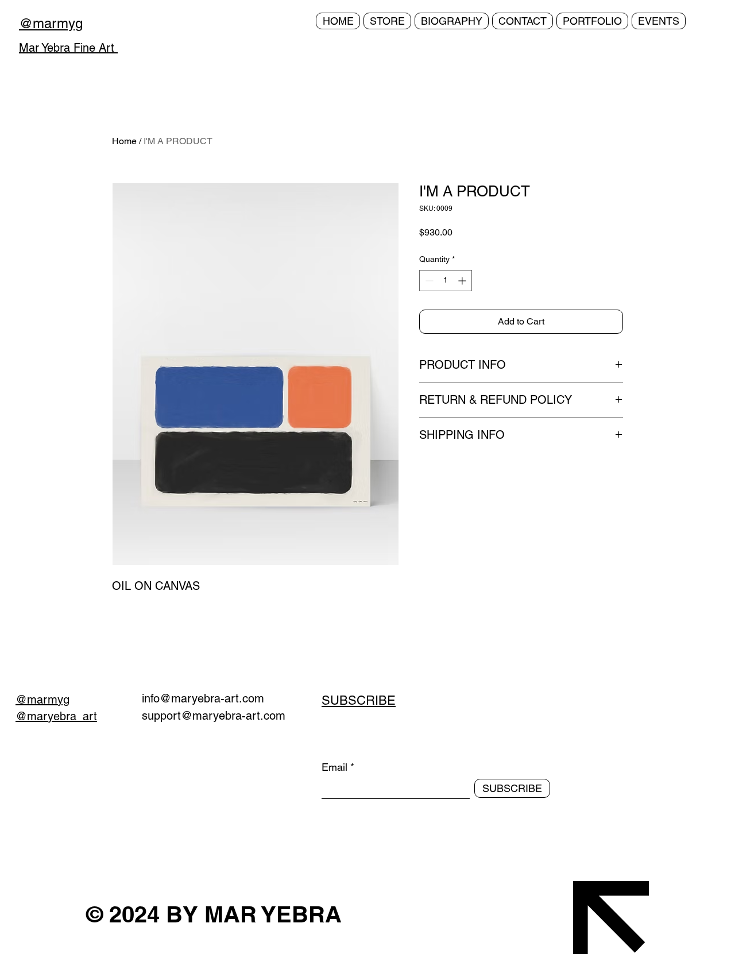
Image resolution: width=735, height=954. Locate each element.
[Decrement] (428, 281)
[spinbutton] (445, 281)
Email (334, 767)
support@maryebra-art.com (213, 716)
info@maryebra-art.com (203, 698)
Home (124, 141)
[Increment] (463, 281)
